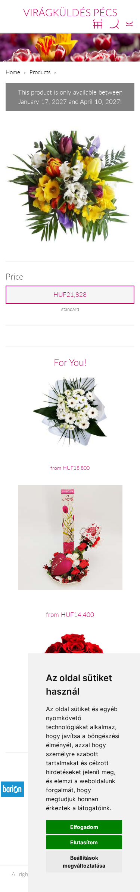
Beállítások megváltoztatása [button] (84, 861)
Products (39, 72)
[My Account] (129, 24)
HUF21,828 (70, 294)
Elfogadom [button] (84, 827)
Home (13, 72)
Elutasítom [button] (84, 842)
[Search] (114, 24)
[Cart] (97, 24)
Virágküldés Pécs (70, 12)
